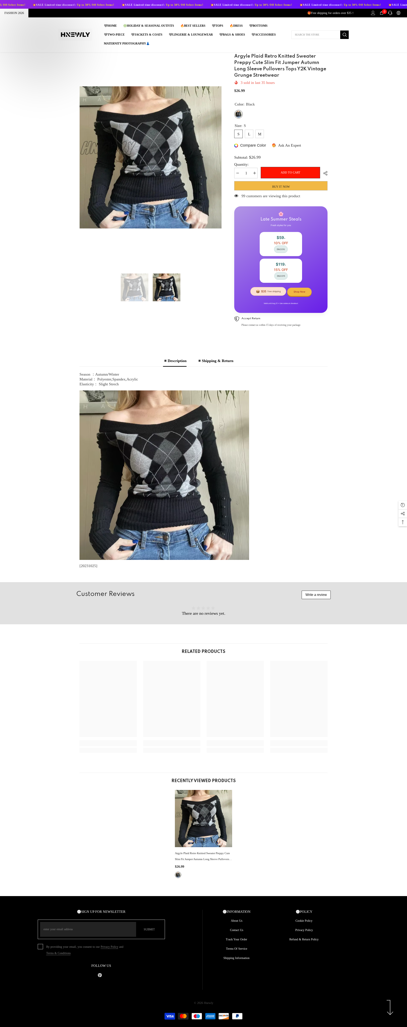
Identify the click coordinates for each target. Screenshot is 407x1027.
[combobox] (315, 35)
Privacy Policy (109, 946)
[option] (150, 157)
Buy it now (281, 186)
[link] (108, 743)
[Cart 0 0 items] (381, 13)
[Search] (320, 35)
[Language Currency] (398, 13)
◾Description (175, 361)
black (178, 875)
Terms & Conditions (58, 953)
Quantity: (241, 164)
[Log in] (373, 13)
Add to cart (291, 172)
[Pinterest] (100, 975)
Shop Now (299, 291)
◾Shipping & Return (215, 361)
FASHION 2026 (14, 13)
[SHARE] (324, 173)
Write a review (316, 595)
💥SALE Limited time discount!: (116, 5)
